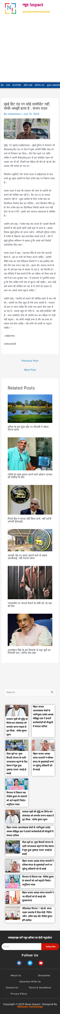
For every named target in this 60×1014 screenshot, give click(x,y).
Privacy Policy (19, 993)
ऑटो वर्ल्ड (28, 85)
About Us (15, 975)
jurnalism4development (36, 11)
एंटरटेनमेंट (16, 85)
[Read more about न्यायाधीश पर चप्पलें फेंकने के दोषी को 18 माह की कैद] (30, 582)
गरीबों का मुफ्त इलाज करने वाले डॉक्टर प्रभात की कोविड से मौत (30, 476)
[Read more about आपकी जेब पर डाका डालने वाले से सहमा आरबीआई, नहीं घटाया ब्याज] (30, 539)
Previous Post (30, 360)
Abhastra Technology (30, 1006)
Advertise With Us (30, 981)
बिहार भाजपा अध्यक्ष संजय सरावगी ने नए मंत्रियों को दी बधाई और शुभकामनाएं (38, 896)
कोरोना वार (39, 85)
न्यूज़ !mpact (33, 4)
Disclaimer (44, 975)
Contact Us (12, 987)
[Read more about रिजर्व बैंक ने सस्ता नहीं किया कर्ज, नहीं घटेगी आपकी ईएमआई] (30, 499)
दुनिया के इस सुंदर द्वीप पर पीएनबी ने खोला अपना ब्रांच (28, 428)
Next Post (30, 369)
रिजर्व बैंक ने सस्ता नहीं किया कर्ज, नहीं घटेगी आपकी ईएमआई (29, 520)
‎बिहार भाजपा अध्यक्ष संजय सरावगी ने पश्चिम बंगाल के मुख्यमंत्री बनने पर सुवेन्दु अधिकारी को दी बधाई (43, 761)
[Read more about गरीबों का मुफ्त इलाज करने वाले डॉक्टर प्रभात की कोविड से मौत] (30, 453)
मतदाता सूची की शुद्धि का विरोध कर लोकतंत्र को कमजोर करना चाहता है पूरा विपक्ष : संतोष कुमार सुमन (17, 726)
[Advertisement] (30, 50)
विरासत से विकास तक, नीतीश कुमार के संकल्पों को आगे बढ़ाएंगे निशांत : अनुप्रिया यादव (38, 880)
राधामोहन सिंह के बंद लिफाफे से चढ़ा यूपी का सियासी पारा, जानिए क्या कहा (29, 651)
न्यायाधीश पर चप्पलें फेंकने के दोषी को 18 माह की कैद (30, 604)
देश (2, 85)
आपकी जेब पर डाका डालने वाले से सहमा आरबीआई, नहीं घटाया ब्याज (27, 557)
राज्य (8, 85)
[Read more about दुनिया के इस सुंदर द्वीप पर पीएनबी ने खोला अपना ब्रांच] (30, 408)
